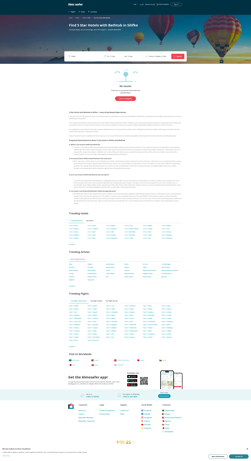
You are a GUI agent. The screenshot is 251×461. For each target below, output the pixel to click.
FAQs (122, 414)
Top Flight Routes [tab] (111, 301)
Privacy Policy (104, 414)
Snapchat (147, 428)
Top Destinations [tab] (77, 221)
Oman (167, 425)
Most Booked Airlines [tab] (78, 259)
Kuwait (167, 414)
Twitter (147, 421)
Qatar (167, 428)
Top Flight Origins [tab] (96, 301)
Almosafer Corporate (87, 421)
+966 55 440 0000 (130, 396)
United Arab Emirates (173, 418)
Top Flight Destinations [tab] (79, 301)
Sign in (176, 4)
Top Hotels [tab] (89, 221)
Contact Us (124, 410)
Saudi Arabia (169, 410)
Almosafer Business (86, 418)
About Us (82, 410)
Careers (82, 414)
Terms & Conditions (107, 410)
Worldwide (169, 432)
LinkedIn (147, 414)
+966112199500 (92, 396)
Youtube (147, 425)
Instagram (148, 418)
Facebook (147, 410)
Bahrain (168, 421)
